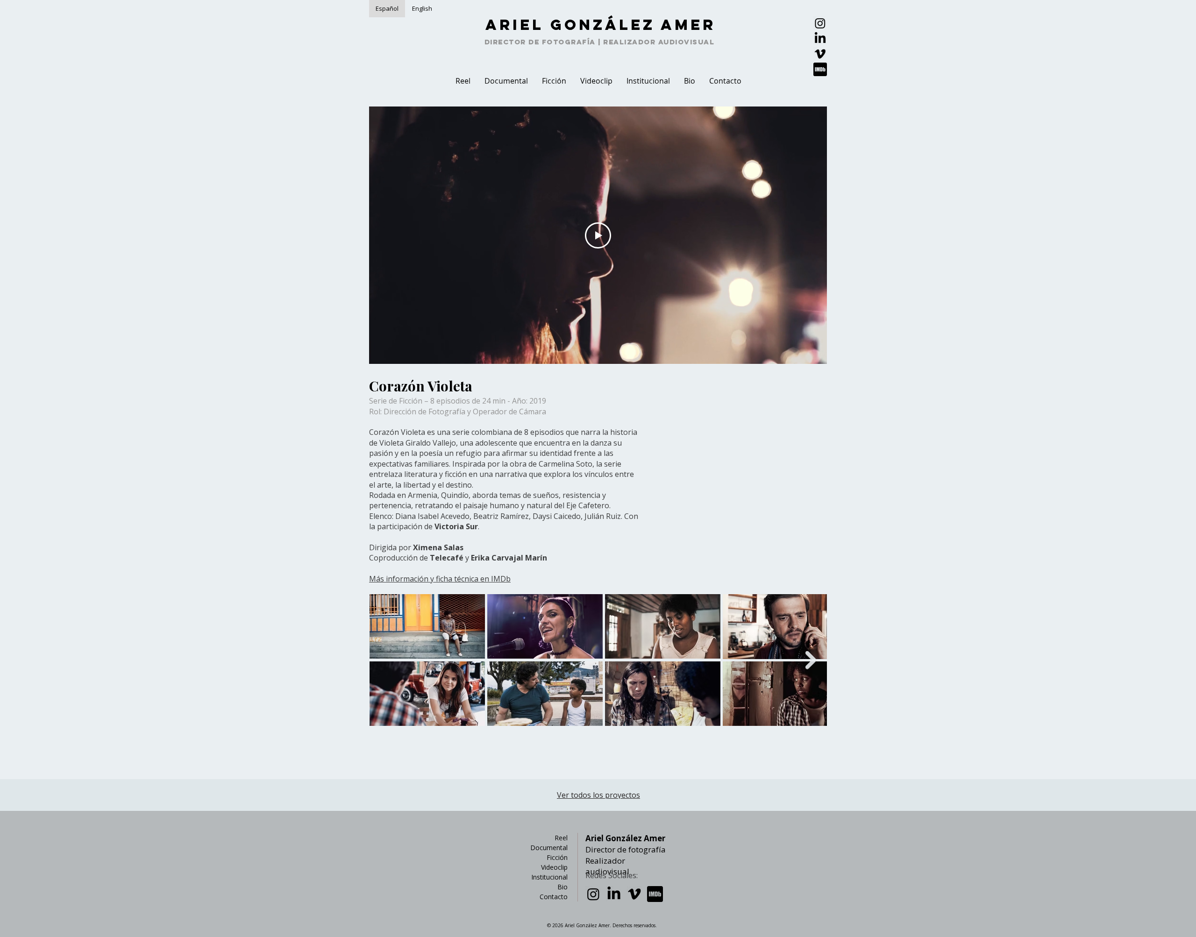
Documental (549, 847)
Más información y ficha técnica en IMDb (440, 579)
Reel (561, 837)
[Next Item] (810, 660)
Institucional (549, 877)
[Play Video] (598, 235)
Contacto (554, 896)
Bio (562, 886)
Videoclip (554, 867)
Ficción (557, 857)
